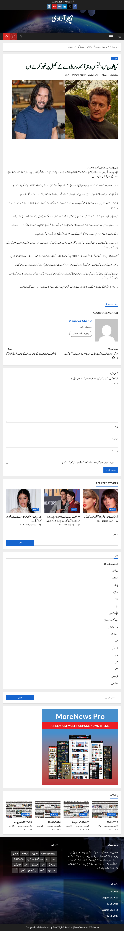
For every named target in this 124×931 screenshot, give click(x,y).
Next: (31, 352)
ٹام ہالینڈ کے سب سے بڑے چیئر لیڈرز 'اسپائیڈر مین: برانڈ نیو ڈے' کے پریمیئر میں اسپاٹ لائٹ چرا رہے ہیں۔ (63, 519)
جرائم (116, 599)
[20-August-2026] (76, 809)
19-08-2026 (54, 822)
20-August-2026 (80, 822)
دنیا (117, 606)
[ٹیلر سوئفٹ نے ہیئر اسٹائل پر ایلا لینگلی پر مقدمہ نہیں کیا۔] (100, 501)
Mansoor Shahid (109, 74)
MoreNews (79, 927)
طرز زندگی (115, 648)
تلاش (115, 534)
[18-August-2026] (19, 809)
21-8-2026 (112, 822)
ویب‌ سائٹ (114, 450)
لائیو (6, 36)
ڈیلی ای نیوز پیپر (113, 613)
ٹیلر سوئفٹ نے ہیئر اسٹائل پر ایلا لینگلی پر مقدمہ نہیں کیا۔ (101, 517)
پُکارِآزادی (62, 19)
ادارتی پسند (115, 571)
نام (116, 427)
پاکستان (116, 585)
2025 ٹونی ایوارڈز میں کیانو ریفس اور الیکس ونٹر (102, 168)
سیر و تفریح (114, 634)
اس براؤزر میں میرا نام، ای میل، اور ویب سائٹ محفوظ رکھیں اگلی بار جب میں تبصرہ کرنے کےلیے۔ (87, 462)
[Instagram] (49, 6)
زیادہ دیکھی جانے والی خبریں (110, 620)
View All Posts (80, 334)
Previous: (91, 354)
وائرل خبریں (114, 683)
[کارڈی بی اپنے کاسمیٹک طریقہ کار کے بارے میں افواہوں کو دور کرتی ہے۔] (23, 501)
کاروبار (116, 655)
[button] (119, 36)
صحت (116, 641)
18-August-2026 (23, 822)
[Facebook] (75, 6)
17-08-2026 (112, 916)
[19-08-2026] (47, 809)
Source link (111, 304)
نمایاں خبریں (114, 676)
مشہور (116, 669)
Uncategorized (111, 564)
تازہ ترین (115, 592)
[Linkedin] (64, 6)
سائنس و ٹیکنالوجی (113, 627)
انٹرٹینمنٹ (114, 59)
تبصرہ (116, 384)
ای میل (115, 439)
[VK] (59, 6)
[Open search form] (21, 36)
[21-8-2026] (105, 809)
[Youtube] (54, 6)
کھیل (116, 662)
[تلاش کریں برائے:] (76, 697)
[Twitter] (69, 6)
